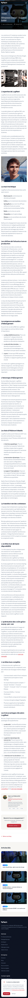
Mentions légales (5, 968)
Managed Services (5, 939)
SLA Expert (3, 942)
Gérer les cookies (5, 970)
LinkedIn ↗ (10, 797)
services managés (16, 789)
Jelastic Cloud (4, 949)
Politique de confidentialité (18, 990)
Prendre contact (13, 825)
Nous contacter (5, 965)
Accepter (6, 993)
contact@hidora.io (7, 978)
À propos (3, 957)
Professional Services (6, 936)
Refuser (14, 993)
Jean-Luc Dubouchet (14, 796)
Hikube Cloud (4, 944)
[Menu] (26, 3)
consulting (4, 789)
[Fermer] (24, 981)
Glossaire (3, 963)
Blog (4, 10)
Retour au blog (7, 836)
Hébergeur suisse (5, 947)
